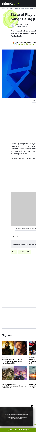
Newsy (11, 8)
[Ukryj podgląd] (32, 406)
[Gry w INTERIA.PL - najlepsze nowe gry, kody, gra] (16, 3)
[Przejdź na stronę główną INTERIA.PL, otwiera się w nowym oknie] (7, 3)
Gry (7, 8)
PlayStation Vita (25, 252)
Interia (3, 8)
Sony (14, 252)
